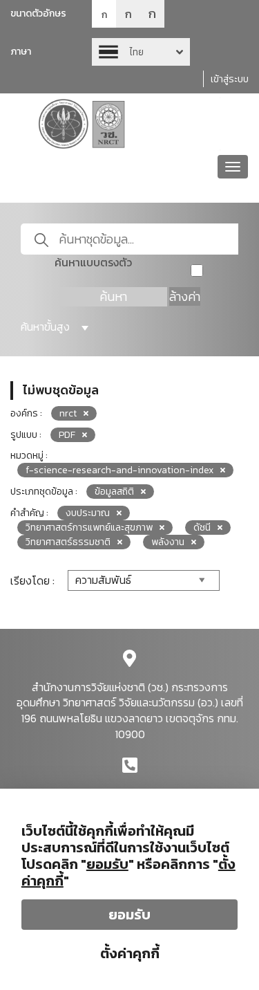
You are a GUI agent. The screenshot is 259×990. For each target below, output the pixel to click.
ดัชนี (202, 527)
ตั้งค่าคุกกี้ (130, 953)
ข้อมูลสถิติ (114, 491)
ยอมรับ (129, 914)
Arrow (141, 52)
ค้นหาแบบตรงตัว (93, 263)
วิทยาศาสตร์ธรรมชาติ (68, 542)
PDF (67, 435)
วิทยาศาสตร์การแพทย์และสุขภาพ (89, 527)
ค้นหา (113, 296)
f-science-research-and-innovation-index (119, 470)
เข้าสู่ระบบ (230, 79)
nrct (68, 413)
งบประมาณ (88, 513)
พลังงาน (167, 542)
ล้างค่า (184, 296)
